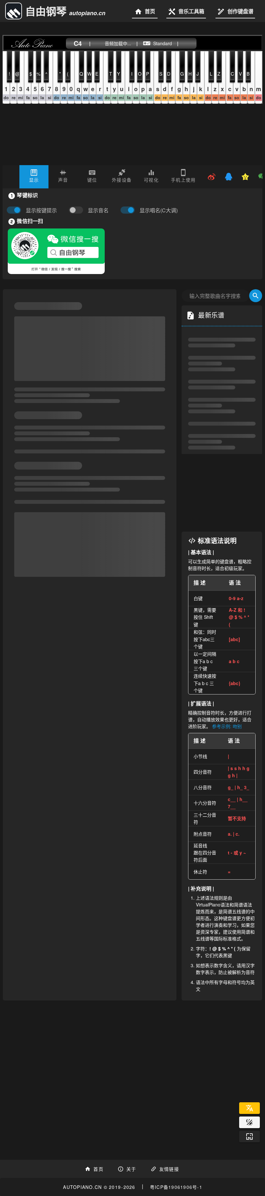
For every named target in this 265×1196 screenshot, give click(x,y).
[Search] (255, 295)
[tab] (33, 176)
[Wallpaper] (249, 1136)
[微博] (212, 177)
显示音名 (98, 210)
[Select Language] (249, 1108)
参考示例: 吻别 (227, 726)
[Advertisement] (222, 492)
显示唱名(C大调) (159, 210)
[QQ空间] (245, 177)
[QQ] (228, 177)
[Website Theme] (249, 1122)
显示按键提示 (41, 210)
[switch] (77, 210)
